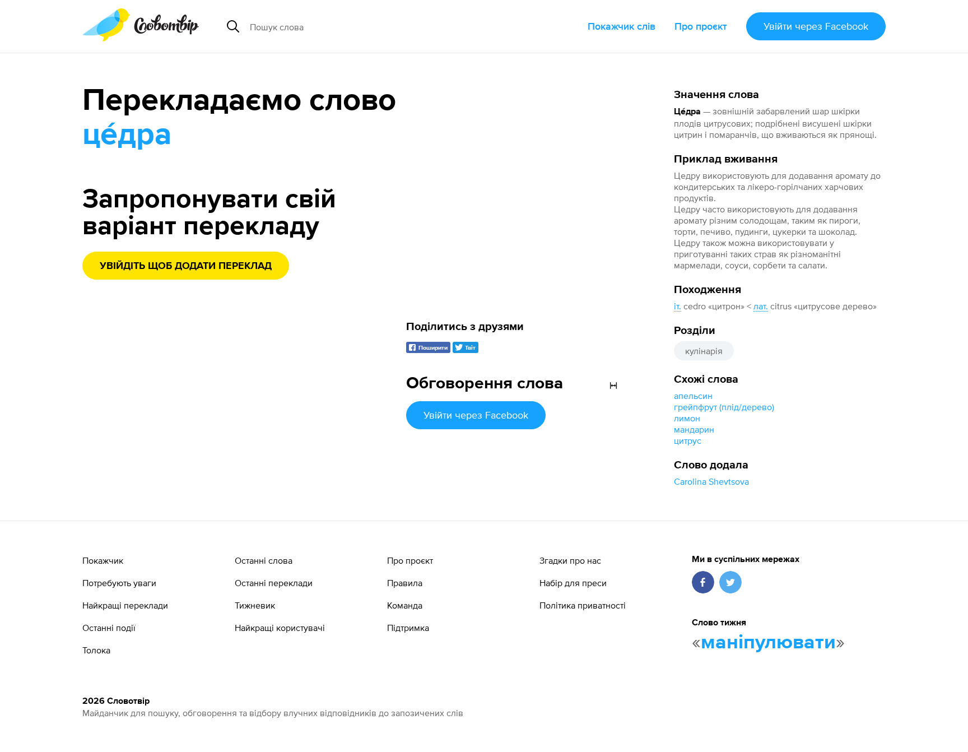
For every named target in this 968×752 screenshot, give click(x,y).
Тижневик (255, 605)
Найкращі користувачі (280, 628)
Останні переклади (274, 583)
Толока (96, 650)
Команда (404, 605)
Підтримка (408, 628)
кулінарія (704, 351)
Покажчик (102, 560)
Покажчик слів (621, 26)
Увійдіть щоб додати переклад (186, 266)
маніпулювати (768, 643)
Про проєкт (700, 26)
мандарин (694, 429)
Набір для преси (573, 583)
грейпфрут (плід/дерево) (724, 407)
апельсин (693, 396)
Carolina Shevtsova (711, 481)
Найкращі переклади (125, 605)
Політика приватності (582, 605)
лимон (687, 418)
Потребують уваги (119, 583)
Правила (404, 583)
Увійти (816, 26)
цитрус (687, 440)
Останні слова (263, 560)
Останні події (109, 628)
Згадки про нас (570, 560)
